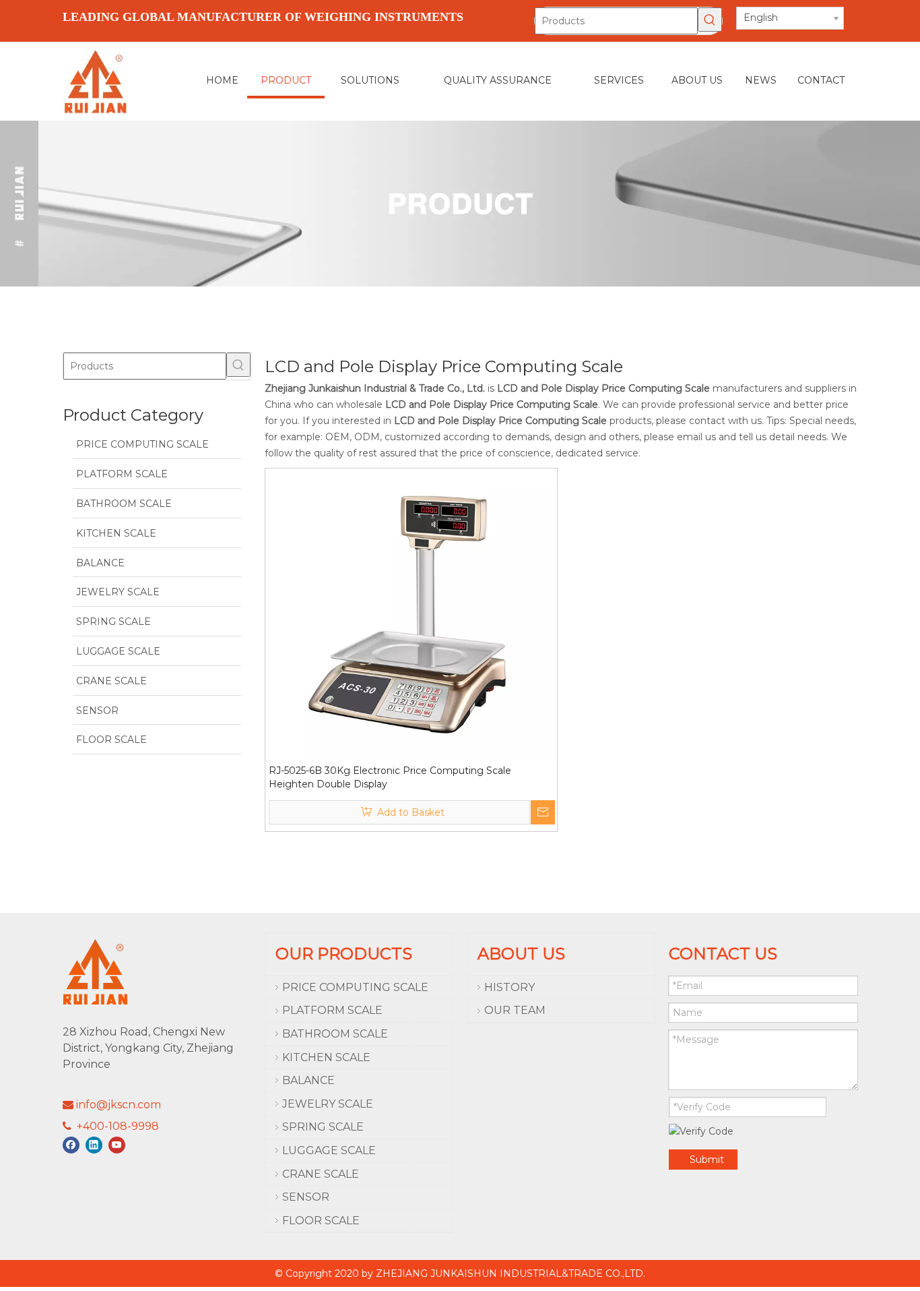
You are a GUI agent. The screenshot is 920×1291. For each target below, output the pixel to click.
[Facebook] (71, 1145)
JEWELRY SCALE (327, 1104)
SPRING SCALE (323, 1126)
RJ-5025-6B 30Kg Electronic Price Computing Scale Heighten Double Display (390, 777)
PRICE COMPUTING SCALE (355, 987)
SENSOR (305, 1197)
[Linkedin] (94, 1145)
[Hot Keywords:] (710, 19)
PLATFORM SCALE (332, 1010)
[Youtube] (116, 1145)
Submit (707, 1159)
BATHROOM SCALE (335, 1033)
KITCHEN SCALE (326, 1057)
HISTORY (509, 987)
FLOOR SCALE (321, 1220)
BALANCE (308, 1080)
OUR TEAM (515, 1010)
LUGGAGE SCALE (329, 1150)
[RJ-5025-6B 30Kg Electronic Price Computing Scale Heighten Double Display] (411, 614)
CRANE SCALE (320, 1174)
